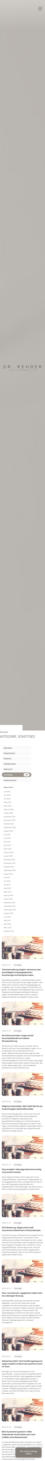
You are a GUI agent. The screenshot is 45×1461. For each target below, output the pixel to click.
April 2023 (7, 924)
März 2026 (8, 806)
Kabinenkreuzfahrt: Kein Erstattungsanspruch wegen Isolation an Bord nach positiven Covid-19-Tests (22, 1364)
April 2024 (7, 888)
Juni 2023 (7, 917)
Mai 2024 (7, 885)
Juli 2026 (7, 791)
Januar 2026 (8, 813)
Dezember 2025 (9, 816)
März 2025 (8, 849)
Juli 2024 (7, 877)
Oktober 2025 (9, 824)
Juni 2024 (7, 881)
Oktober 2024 (9, 867)
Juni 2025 (7, 838)
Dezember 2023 (9, 902)
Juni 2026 (7, 795)
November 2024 (9, 863)
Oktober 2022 (9, 931)
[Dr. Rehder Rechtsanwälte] (22, 365)
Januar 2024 (8, 899)
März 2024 (8, 892)
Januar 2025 (8, 856)
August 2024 (8, 874)
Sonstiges (17, 965)
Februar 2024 (9, 895)
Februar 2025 (9, 852)
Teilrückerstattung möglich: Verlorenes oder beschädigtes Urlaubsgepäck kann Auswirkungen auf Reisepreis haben (21, 972)
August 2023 (8, 913)
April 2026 (7, 802)
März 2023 (8, 927)
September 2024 (10, 870)
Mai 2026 (7, 799)
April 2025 (7, 845)
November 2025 (9, 820)
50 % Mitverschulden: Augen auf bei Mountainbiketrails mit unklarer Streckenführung (18, 1038)
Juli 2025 (7, 834)
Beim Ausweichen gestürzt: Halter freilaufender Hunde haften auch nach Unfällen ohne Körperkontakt (19, 1434)
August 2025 (8, 831)
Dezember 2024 (9, 859)
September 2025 (10, 827)
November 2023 (9, 906)
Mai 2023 (7, 920)
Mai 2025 (7, 842)
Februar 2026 (9, 809)
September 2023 (10, 910)
